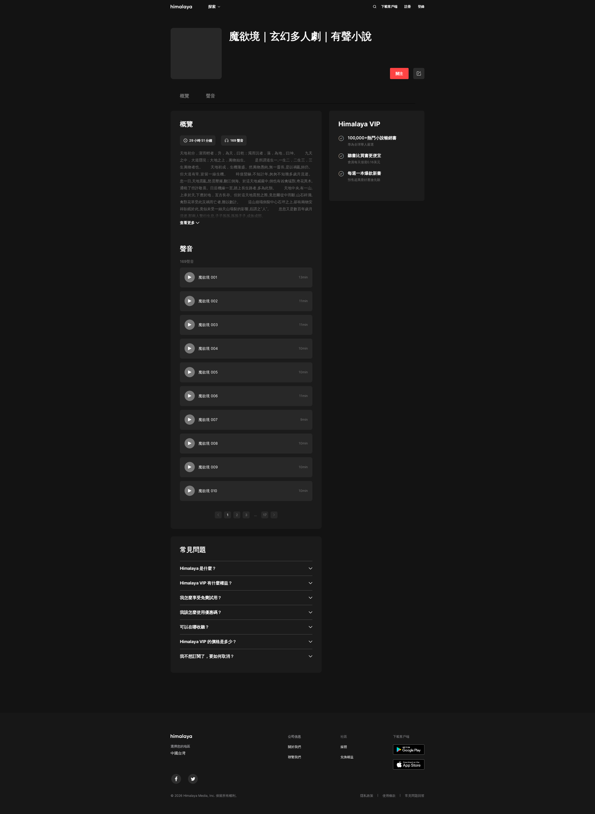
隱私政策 (366, 795)
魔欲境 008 (208, 443)
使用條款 (389, 795)
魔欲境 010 (207, 490)
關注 (399, 73)
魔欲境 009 (208, 467)
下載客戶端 (389, 6)
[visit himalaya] (181, 7)
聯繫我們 (294, 757)
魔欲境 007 (208, 419)
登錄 (421, 6)
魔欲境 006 (208, 396)
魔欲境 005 (208, 372)
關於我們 (294, 747)
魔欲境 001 (207, 277)
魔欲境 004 (208, 348)
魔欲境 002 (208, 301)
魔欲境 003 (208, 324)
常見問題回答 (414, 795)
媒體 (343, 747)
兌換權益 (347, 757)
